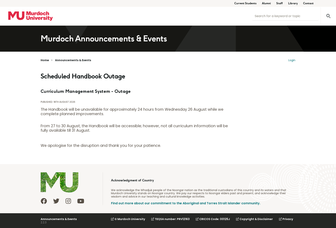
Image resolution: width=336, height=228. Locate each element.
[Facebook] (44, 201)
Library (293, 3)
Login (291, 60)
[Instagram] (68, 201)
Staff (279, 3)
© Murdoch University (130, 219)
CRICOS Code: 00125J (214, 219)
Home (45, 60)
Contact (308, 3)
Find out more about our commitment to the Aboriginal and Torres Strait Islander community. (185, 203)
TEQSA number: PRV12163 (172, 219)
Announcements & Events (73, 60)
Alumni (266, 3)
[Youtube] (80, 201)
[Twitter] (56, 201)
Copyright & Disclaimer (256, 219)
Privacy (288, 219)
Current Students (245, 3)
